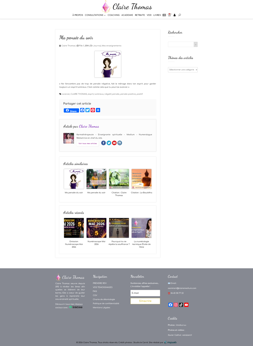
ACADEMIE (127, 15)
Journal (97, 46)
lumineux (99, 94)
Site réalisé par (156, 342)
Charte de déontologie (104, 299)
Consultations (94, 15)
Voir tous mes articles (88, 143)
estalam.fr (187, 335)
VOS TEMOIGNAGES (102, 287)
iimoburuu (181, 325)
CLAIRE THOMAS (79, 94)
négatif (107, 94)
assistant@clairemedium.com (182, 288)
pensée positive (128, 94)
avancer (66, 94)
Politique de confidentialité (106, 304)
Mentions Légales (101, 308)
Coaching (114, 15)
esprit (91, 94)
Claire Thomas (68, 46)
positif (140, 94)
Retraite (140, 15)
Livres (157, 15)
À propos (77, 15)
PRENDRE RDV (100, 283)
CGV (95, 295)
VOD (149, 15)
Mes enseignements (111, 46)
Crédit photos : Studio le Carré (133, 342)
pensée (115, 94)
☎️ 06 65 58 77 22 (176, 293)
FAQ (95, 291)
